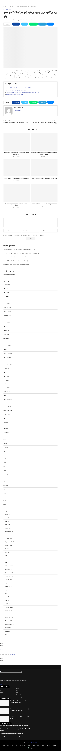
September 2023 (7, 410)
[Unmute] (1, 652)
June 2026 (6, 292)
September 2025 (7, 319)
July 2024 (5, 372)
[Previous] (0, 640)
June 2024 (6, 376)
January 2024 (6, 395)
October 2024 (7, 361)
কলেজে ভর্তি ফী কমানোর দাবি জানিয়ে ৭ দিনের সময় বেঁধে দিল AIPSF (18, 88)
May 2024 (6, 380)
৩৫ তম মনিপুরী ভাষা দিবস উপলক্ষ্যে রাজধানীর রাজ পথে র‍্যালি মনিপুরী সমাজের (17, 261)
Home (4, 6)
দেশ (4, 478)
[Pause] (2, 640)
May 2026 (6, 296)
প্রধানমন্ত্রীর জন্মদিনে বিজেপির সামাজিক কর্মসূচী (14, 94)
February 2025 (7, 345)
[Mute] (0, 652)
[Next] (3, 640)
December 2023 (7, 399)
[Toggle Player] (0, 646)
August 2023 (6, 414)
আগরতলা (17, 688)
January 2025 (6, 349)
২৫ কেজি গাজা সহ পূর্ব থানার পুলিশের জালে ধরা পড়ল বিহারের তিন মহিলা (16, 257)
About (1, 697)
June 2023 (6, 422)
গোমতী (4, 462)
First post (12, 6)
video (4, 436)
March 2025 (6, 342)
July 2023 (5, 418)
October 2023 (7, 407)
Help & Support (19, 697)
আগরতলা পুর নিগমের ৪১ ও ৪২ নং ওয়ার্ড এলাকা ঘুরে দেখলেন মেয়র (44, 204)
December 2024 (7, 353)
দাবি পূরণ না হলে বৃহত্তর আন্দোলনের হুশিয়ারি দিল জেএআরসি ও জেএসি (16, 264)
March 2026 (6, 303)
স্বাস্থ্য (4, 504)
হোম (4, 745)
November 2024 (7, 357)
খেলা (4, 455)
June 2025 (6, 330)
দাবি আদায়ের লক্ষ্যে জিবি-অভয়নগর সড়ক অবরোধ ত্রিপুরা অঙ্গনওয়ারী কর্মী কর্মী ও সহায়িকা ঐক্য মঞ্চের (21, 253)
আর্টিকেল (5, 443)
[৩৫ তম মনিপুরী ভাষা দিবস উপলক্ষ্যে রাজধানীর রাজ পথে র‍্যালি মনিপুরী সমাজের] (44, 167)
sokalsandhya (12, 20)
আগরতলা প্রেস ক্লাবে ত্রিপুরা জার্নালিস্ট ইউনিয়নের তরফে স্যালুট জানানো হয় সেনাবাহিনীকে (22, 92)
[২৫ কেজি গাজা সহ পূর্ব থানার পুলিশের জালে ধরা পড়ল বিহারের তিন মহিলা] (16, 167)
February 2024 (7, 391)
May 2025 (6, 334)
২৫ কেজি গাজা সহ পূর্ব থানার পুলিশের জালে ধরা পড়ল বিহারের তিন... (16, 178)
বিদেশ (4, 489)
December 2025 (7, 311)
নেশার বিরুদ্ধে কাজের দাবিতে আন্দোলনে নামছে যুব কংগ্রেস (16, 90)
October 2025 (7, 315)
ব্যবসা (17, 692)
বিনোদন (4, 493)
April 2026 (6, 300)
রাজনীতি (4, 497)
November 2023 (7, 403)
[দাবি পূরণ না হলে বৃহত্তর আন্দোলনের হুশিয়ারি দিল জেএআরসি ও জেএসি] (16, 193)
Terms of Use (19, 694)
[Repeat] (2, 648)
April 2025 (6, 338)
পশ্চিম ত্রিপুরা (5, 485)
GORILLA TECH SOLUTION (31, 742)
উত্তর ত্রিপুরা (5, 447)
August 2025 (6, 323)
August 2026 (6, 284)
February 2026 (7, 307)
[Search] (57, 2)
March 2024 (6, 387)
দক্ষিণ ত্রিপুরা (5, 474)
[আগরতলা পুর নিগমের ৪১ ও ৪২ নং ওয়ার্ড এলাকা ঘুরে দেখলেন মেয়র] (44, 193)
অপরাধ (4, 439)
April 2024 (6, 384)
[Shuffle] (0, 648)
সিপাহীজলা (5, 501)
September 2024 (7, 365)
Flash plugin (12, 654)
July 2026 (5, 288)
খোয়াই (4, 459)
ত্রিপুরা (4, 470)
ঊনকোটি (4, 451)
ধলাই (4, 481)
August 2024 (6, 368)
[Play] (1, 640)
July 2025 (5, 326)
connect (54, 745)
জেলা (4, 466)
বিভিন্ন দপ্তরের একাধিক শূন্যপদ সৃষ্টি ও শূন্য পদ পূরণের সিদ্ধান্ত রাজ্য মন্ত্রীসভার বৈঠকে (19, 249)
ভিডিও (38, 745)
